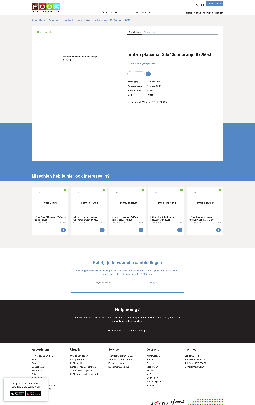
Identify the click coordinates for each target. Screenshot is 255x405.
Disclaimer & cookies (118, 367)
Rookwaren (37, 370)
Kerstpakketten (77, 359)
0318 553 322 (201, 363)
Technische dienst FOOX (120, 356)
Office (35, 374)
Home (42, 20)
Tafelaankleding (84, 20)
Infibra (150, 94)
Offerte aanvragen (138, 330)
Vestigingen (152, 367)
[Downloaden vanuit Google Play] (33, 393)
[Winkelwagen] (195, 5)
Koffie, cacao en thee (42, 356)
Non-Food (68, 20)
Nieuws (197, 12)
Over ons (151, 363)
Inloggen (219, 12)
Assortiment (110, 12)
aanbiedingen (118, 321)
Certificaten (152, 377)
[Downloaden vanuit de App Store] (17, 393)
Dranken (36, 363)
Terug (34, 20)
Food (34, 359)
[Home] (46, 7)
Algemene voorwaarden (120, 359)
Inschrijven (154, 283)
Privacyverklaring (116, 363)
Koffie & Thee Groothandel (83, 367)
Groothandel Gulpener (81, 370)
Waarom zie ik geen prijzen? (141, 63)
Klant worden (215, 3)
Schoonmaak (38, 367)
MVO (149, 374)
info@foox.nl (198, 367)
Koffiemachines (77, 363)
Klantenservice (143, 12)
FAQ (140, 321)
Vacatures (208, 12)
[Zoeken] (202, 5)
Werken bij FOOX (155, 381)
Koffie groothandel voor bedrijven (86, 374)
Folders (188, 12)
